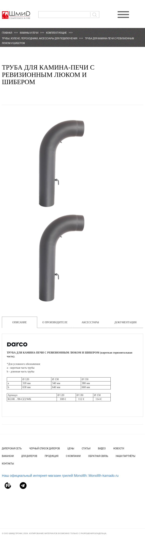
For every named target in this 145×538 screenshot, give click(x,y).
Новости (118, 448)
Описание (19, 322)
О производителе (55, 322)
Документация (125, 322)
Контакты (8, 463)
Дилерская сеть (12, 448)
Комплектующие (56, 32)
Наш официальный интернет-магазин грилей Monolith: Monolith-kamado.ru (60, 475)
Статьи (86, 448)
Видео (102, 448)
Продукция (51, 455)
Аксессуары (90, 322)
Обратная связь (98, 455)
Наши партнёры (125, 455)
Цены (70, 448)
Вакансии (8, 455)
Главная (7, 32)
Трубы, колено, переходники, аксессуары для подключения (39, 38)
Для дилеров (29, 455)
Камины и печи (29, 32)
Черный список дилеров (44, 448)
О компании (73, 455)
